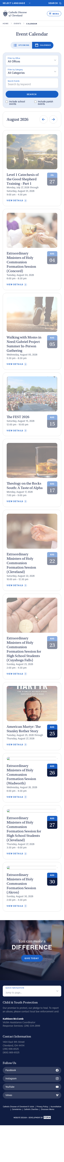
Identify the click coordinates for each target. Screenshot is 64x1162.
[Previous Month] (43, 119)
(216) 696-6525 (11, 1048)
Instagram (11, 1078)
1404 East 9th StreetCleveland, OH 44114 (14, 1043)
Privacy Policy (42, 1106)
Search (53, 3)
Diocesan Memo (47, 1109)
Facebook (10, 1070)
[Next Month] (53, 119)
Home (6, 23)
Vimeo (8, 1095)
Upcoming (23, 45)
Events (17, 23)
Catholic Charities (31, 1109)
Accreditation (56, 1106)
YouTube (9, 1086)
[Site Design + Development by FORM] (32, 1118)
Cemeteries (16, 1109)
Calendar (45, 45)
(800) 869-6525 (11, 1052)
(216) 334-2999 (32, 1025)
